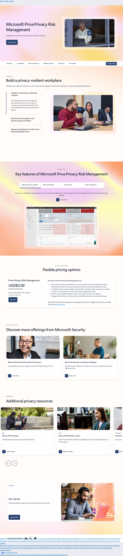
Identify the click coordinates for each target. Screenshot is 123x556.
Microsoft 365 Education (54, 541)
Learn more (61, 304)
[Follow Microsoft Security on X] (30, 538)
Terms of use (47, 555)
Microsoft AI (3, 546)
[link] (9, 64)
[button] (89, 33)
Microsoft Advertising (48, 546)
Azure (21, 546)
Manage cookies (37, 555)
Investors (101, 548)
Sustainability (108, 548)
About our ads (63, 555)
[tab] (30, 185)
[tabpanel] (61, 220)
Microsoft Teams (74, 546)
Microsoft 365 (37, 546)
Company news (93, 548)
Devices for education (21, 541)
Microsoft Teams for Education (37, 541)
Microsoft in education (7, 541)
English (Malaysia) (5, 550)
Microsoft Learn (98, 546)
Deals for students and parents (104, 541)
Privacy (29, 555)
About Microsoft (82, 548)
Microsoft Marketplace (27, 548)
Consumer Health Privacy (8, 555)
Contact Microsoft (21, 555)
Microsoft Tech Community (11, 548)
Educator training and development (84, 541)
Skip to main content (7, 1)
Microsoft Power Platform (43, 548)
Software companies (57, 548)
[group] (33, 357)
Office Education (68, 541)
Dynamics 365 (27, 546)
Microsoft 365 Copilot (62, 546)
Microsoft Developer (86, 546)
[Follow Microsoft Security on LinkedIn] (26, 538)
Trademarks (54, 555)
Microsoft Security (13, 546)
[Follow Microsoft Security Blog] (35, 538)
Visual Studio (68, 548)
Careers (74, 548)
